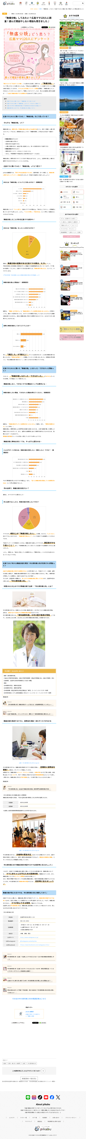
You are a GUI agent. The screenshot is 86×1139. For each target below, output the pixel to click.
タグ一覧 (34, 1117)
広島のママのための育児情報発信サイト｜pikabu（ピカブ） (44, 1135)
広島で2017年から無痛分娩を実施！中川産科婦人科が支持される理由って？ (24, 105)
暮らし (77, 197)
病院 (5, 13)
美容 (77, 202)
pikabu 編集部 (30, 1011)
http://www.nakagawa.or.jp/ (29, 937)
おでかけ (65, 192)
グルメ (77, 192)
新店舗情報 (64, 232)
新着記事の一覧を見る (29, 1078)
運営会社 (40, 1121)
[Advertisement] (29, 1041)
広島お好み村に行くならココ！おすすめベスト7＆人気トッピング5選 (76, 254)
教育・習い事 (66, 202)
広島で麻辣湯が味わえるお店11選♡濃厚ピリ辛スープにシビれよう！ (76, 284)
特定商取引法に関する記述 (54, 1121)
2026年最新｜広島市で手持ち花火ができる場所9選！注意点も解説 (76, 299)
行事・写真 (78, 207)
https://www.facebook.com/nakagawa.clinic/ (34, 945)
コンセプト (12, 1117)
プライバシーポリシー (70, 1117)
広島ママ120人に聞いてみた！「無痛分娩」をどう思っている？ (21, 101)
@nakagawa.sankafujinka (28, 941)
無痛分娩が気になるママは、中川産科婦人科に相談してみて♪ (21, 108)
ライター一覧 (23, 1117)
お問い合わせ (56, 1117)
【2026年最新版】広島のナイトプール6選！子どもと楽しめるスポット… (76, 314)
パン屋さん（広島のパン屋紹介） (70, 222)
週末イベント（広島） (75, 232)
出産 (24, 1063)
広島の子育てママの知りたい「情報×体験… (33, 1015)
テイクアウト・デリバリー (68, 229)
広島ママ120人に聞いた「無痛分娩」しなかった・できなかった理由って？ (24, 103)
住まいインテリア (66, 197)
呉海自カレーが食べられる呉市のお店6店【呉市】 (76, 268)
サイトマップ (28, 1121)
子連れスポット (65, 225)
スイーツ (74, 225)
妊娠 (4, 1063)
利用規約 (44, 1117)
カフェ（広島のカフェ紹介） (68, 218)
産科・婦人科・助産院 (14, 1063)
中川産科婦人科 (32, 1063)
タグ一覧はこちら (71, 236)
